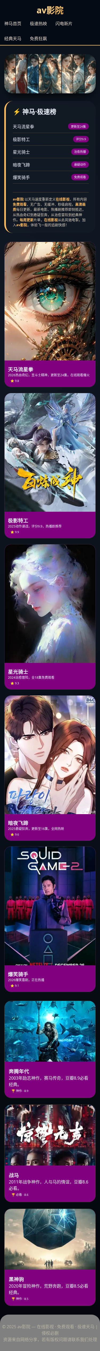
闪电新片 (64, 23)
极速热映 (38, 23)
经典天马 (12, 38)
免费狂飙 (38, 38)
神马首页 (12, 23)
